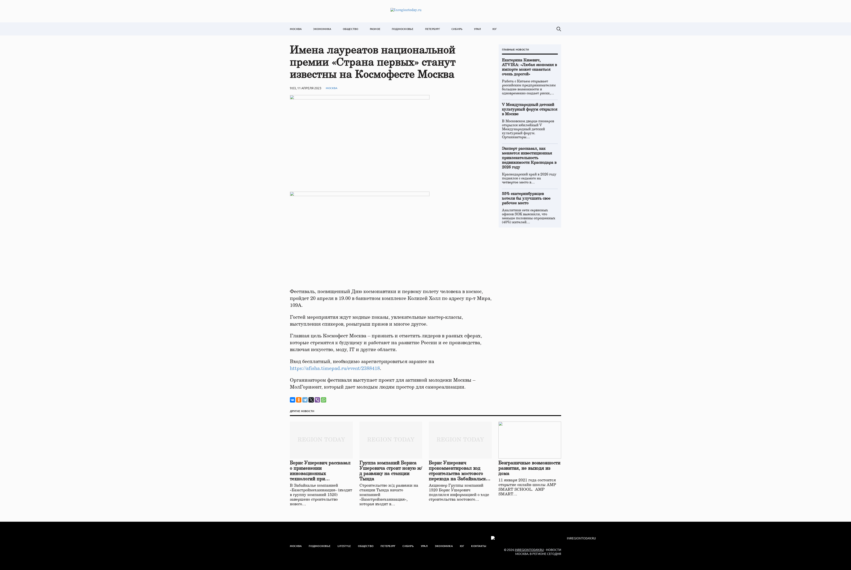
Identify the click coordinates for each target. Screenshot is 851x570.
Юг (494, 29)
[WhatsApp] (323, 400)
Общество (350, 29)
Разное (375, 29)
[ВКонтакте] (292, 400)
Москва (296, 29)
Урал (477, 29)
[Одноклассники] (298, 400)
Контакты (478, 546)
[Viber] (317, 400)
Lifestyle (344, 546)
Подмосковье (403, 29)
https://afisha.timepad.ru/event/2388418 (335, 368)
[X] (311, 400)
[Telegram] (305, 400)
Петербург (432, 29)
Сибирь (457, 29)
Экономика (322, 29)
